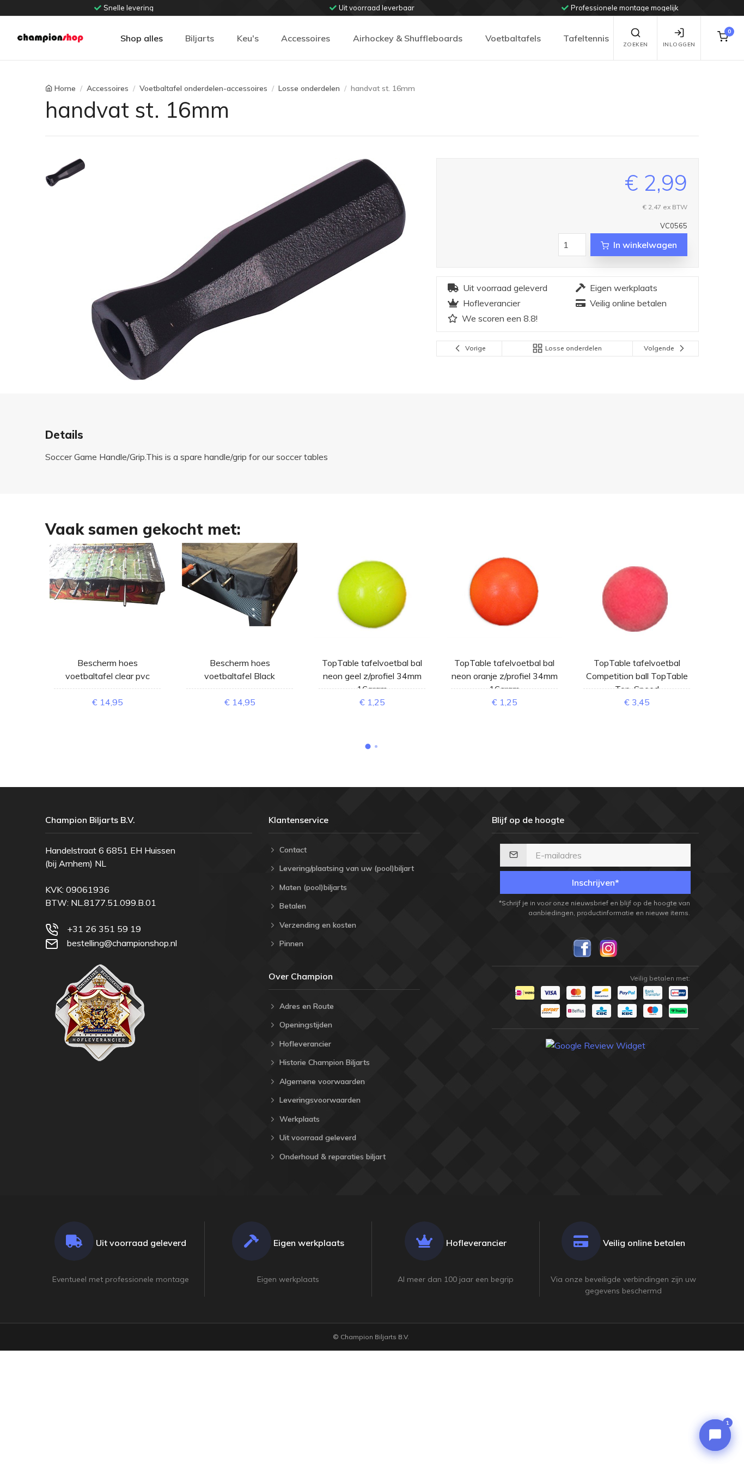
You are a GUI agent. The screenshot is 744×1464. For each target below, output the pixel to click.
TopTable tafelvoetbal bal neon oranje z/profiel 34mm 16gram (505, 675)
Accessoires (305, 38)
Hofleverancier (491, 303)
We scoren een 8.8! (500, 318)
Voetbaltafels (513, 38)
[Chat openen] (715, 1435)
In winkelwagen (645, 244)
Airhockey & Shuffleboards (407, 38)
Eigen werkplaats (623, 287)
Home (65, 88)
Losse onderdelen (309, 88)
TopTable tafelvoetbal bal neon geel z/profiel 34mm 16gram (372, 675)
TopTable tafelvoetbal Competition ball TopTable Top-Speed (637, 675)
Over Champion (301, 976)
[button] (368, 746)
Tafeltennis (586, 38)
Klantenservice (298, 819)
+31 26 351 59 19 (104, 928)
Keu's (248, 38)
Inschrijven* (595, 882)
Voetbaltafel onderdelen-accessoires (203, 88)
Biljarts (199, 38)
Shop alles (141, 38)
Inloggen (679, 44)
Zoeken (635, 44)
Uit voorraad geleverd (505, 287)
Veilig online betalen (628, 303)
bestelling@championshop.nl (122, 942)
